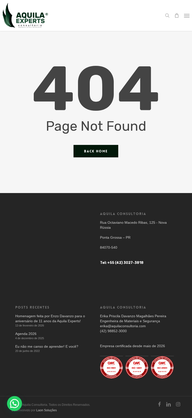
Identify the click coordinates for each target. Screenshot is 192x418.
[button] (187, 15)
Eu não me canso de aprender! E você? (46, 346)
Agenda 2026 (25, 334)
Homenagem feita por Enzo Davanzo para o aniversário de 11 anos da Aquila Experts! (50, 318)
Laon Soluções (46, 410)
